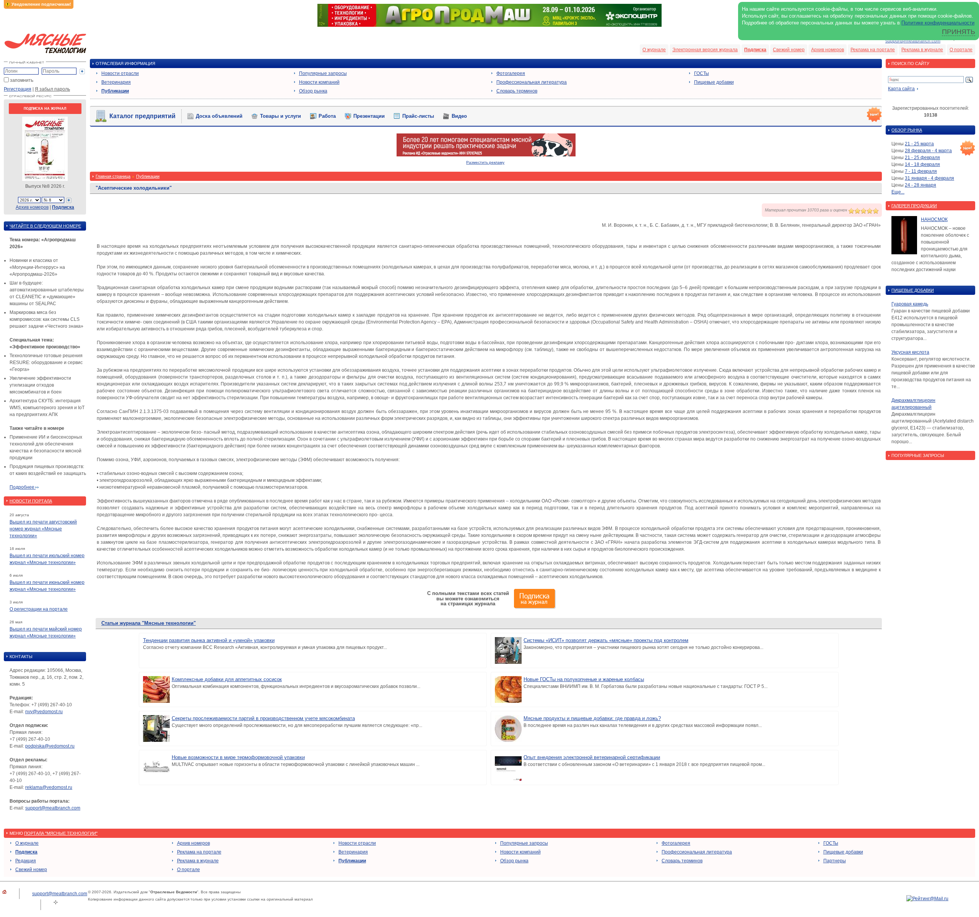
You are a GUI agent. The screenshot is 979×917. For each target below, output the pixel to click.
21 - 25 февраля (922, 157)
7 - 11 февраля (921, 171)
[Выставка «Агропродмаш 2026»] (489, 25)
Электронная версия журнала (705, 49)
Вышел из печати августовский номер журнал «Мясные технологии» (43, 528)
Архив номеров (827, 49)
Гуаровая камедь (909, 304)
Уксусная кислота (910, 352)
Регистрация (17, 89)
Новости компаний (319, 82)
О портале (961, 49)
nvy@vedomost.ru (44, 711)
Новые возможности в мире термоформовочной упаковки (238, 757)
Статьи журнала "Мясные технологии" (148, 623)
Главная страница (113, 176)
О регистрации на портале (39, 609)
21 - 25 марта (919, 143)
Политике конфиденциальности (937, 23)
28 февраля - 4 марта (928, 150)
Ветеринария (116, 82)
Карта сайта (901, 88)
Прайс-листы (418, 116)
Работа (327, 116)
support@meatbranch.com (912, 41)
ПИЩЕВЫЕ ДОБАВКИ (912, 290)
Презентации (369, 116)
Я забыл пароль (52, 89)
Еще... (897, 192)
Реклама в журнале (922, 49)
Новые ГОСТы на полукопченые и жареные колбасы (584, 679)
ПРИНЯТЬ (958, 32)
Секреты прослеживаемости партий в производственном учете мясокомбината (263, 718)
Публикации (115, 91)
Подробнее (23, 487)
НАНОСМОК (934, 219)
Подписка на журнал (45, 109)
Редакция (25, 860)
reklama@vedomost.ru (48, 787)
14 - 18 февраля (922, 164)
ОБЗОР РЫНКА (906, 130)
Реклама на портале (873, 49)
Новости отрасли (120, 73)
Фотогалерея (510, 73)
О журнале (654, 49)
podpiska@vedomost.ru (50, 746)
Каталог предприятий (142, 116)
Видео (459, 116)
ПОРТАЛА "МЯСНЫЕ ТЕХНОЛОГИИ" (61, 833)
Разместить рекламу (485, 162)
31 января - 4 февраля (929, 178)
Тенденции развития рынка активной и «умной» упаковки (209, 640)
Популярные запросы (323, 73)
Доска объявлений (219, 116)
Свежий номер (789, 49)
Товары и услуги (280, 116)
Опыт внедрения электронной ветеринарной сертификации (592, 757)
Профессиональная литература (531, 82)
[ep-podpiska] (486, 155)
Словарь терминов (516, 91)
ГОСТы (701, 73)
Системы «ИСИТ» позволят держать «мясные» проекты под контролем (606, 640)
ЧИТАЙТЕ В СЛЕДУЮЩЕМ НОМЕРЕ (45, 226)
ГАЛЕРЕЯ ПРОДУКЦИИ (914, 205)
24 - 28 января (920, 185)
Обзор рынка (313, 91)
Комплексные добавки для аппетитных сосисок (227, 679)
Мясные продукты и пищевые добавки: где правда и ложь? (592, 718)
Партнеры (834, 860)
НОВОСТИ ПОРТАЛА (31, 501)
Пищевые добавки (714, 82)
